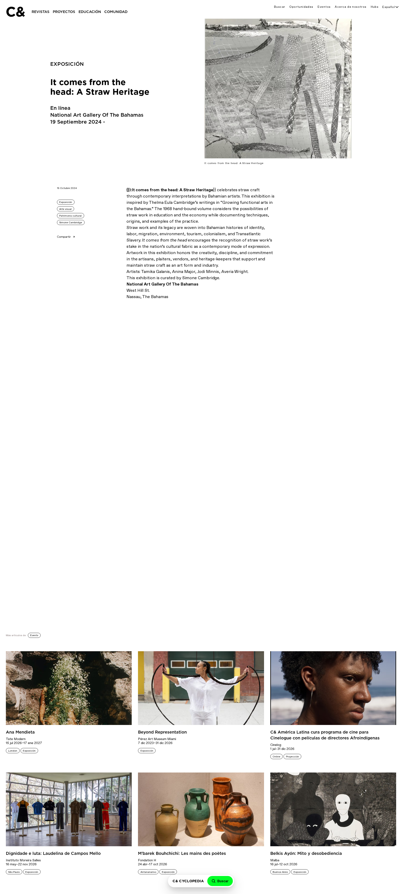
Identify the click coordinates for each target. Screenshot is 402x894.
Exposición (65, 202)
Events (34, 635)
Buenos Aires (280, 872)
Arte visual (65, 209)
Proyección (292, 756)
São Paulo (14, 872)
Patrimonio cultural (70, 215)
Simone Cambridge (70, 222)
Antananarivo (148, 872)
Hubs (375, 7)
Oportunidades (301, 7)
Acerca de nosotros (350, 7)
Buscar (279, 7)
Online (276, 756)
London (12, 750)
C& (15, 12)
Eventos (324, 7)
